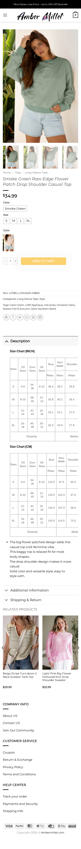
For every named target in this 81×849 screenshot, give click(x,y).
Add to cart (43, 261)
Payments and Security (20, 804)
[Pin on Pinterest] (33, 317)
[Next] (72, 86)
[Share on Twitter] (20, 317)
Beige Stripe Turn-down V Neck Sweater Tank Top (20, 675)
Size (5, 215)
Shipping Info (13, 811)
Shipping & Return (25, 600)
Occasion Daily (66, 305)
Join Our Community (18, 730)
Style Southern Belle (43, 308)
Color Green (17, 305)
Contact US (11, 723)
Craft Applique (34, 305)
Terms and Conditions (19, 774)
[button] (5, 15)
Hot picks (50, 305)
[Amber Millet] (40, 15)
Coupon (9, 752)
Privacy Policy (13, 767)
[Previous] (9, 86)
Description (20, 341)
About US (10, 716)
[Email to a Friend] (27, 317)
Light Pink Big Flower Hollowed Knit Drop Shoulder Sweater (56, 677)
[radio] (15, 209)
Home (7, 172)
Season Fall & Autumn (16, 308)
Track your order (15, 796)
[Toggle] (6, 341)
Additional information (29, 590)
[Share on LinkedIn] (40, 317)
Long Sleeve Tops (36, 172)
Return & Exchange (17, 760)
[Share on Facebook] (13, 317)
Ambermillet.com (52, 832)
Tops (18, 172)
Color (6, 202)
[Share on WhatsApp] (6, 317)
